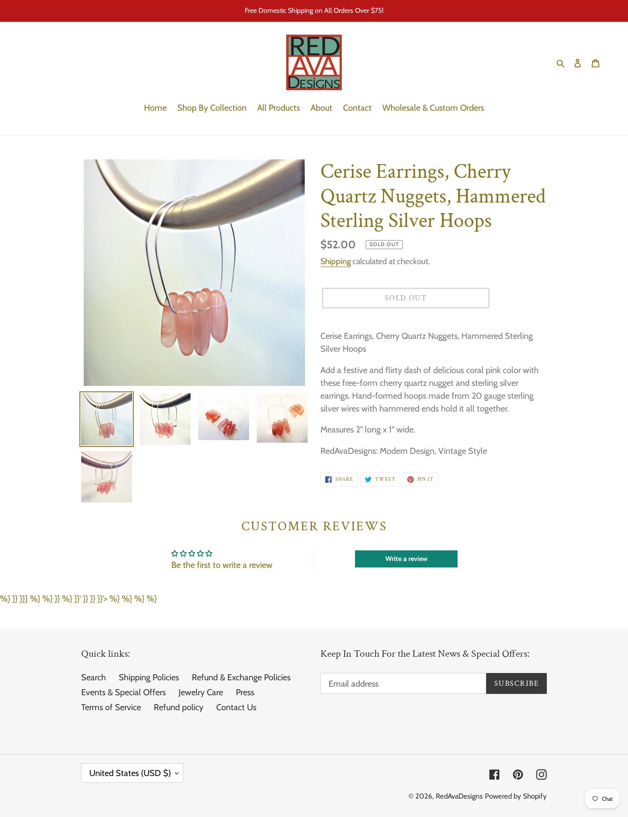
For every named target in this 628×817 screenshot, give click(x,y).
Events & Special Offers (123, 692)
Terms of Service (111, 707)
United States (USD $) (130, 773)
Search (93, 677)
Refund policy (178, 707)
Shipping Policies (149, 677)
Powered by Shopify (516, 796)
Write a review (406, 559)
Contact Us (236, 707)
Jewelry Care (201, 692)
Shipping (335, 261)
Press (245, 692)
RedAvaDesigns (459, 796)
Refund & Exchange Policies (241, 677)
